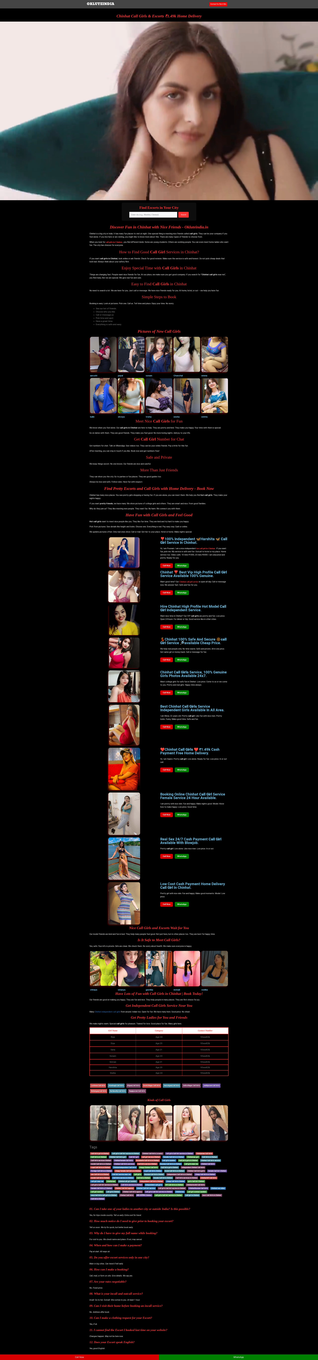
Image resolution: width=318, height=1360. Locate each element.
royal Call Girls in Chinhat (100, 1167)
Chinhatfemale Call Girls (123, 1160)
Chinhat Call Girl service (146, 1188)
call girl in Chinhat (192, 1195)
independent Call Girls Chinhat (151, 1181)
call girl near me (97, 1181)
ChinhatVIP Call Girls (208, 1178)
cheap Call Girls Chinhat (175, 1181)
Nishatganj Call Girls (98, 1091)
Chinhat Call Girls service (210, 1160)
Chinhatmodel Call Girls (195, 1185)
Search (183, 215)
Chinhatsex (111, 1181)
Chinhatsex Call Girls (204, 1153)
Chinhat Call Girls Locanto (152, 1153)
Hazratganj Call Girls (171, 1085)
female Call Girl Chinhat (217, 1171)
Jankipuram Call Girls (211, 1085)
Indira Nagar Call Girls (191, 1085)
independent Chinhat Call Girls (193, 1167)
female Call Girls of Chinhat (101, 1188)
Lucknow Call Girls (98, 1085)
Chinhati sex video (218, 1188)
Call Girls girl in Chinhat (100, 1153)
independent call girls (153, 1185)
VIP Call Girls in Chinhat (174, 1185)
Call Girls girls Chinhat (169, 1167)
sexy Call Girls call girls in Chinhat (104, 1195)
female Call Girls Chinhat (163, 1178)
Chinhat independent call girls (107, 1012)
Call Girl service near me (121, 1174)
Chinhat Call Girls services (124, 1164)
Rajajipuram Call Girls (137, 1091)
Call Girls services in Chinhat (186, 1178)
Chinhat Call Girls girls (196, 1171)
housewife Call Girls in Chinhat (147, 1160)
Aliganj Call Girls (133, 1085)
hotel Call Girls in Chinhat (174, 1171)
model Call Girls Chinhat (100, 1178)
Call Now (166, 566)
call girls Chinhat (113, 1192)
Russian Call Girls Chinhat (154, 1174)
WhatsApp (181, 566)
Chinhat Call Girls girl (118, 1157)
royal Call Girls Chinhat (152, 1171)
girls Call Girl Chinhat (196, 1181)
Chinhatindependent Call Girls (125, 1167)
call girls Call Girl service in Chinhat (125, 1153)
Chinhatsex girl (193, 1157)
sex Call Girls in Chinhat (100, 1174)
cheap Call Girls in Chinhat (205, 1174)
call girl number (97, 1192)
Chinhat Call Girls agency (132, 1192)
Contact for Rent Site (218, 4)
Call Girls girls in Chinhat (188, 1160)
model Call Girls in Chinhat (101, 1164)
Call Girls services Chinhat (101, 1160)
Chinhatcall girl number (127, 1181)
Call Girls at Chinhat (98, 1157)
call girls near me (191, 1164)
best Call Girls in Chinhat (212, 1195)
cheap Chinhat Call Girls (148, 1167)
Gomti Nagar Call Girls (151, 1085)
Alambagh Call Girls (116, 1085)
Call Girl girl (133, 1157)
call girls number (168, 1160)
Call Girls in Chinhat (209, 1157)
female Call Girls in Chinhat (173, 1157)
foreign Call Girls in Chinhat (101, 1171)
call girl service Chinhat (151, 1157)
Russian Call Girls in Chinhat (170, 1164)
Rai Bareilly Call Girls (117, 1091)
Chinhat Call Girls (207, 1164)
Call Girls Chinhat (143, 1178)
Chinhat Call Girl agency (124, 1188)
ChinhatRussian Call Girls (198, 1188)
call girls (137, 1174)
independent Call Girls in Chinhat (179, 1174)
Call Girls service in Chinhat (123, 1178)
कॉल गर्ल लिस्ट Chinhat (144, 1195)
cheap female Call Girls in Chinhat (127, 1171)
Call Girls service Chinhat (147, 1164)
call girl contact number (197, 1192)
